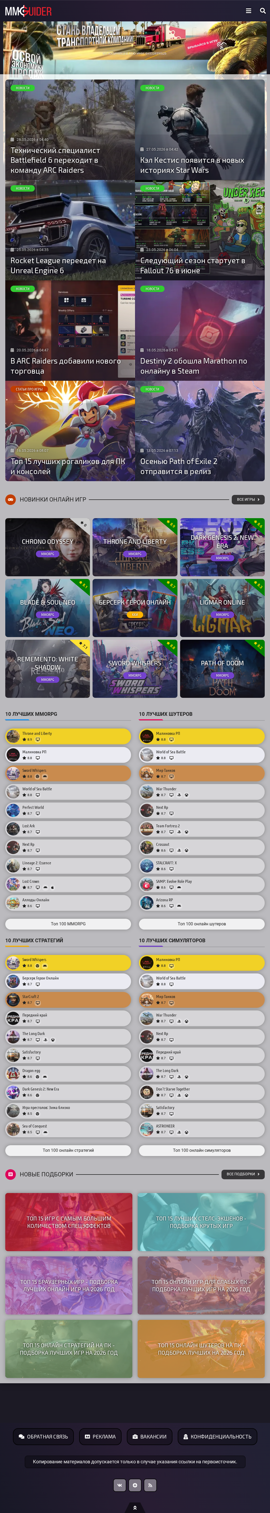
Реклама (104, 1436)
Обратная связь (47, 1436)
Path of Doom (222, 663)
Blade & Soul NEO (47, 602)
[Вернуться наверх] (135, 1507)
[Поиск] (263, 10)
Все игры (246, 499)
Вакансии (153, 1436)
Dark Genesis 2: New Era (222, 541)
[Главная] (28, 11)
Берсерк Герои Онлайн (135, 602)
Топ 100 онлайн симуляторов (202, 1150)
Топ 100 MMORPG (68, 923)
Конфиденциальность (221, 1436)
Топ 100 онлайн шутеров (202, 923)
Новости (23, 88)
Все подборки (241, 1174)
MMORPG (47, 554)
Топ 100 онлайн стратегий (68, 1150)
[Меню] (249, 10)
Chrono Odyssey (47, 541)
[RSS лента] (150, 1485)
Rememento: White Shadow (47, 663)
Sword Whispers (134, 663)
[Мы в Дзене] (135, 1485)
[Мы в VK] (119, 1485)
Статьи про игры (29, 389)
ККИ (135, 614)
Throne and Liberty (135, 541)
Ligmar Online (222, 602)
